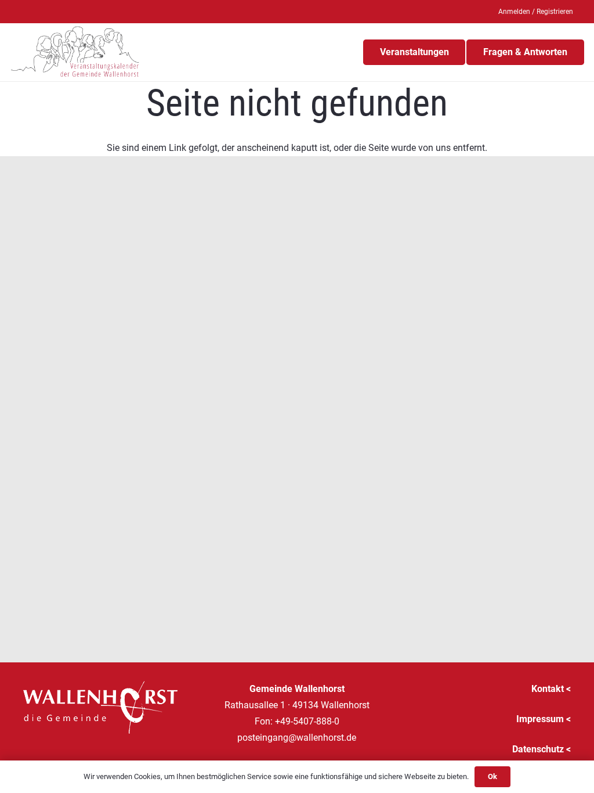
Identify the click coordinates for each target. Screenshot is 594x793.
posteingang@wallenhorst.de (296, 737)
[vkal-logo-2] (75, 52)
